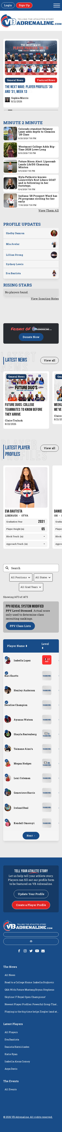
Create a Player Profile (31, 905)
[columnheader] (18, 646)
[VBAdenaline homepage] (31, 21)
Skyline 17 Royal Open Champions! (25, 997)
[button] (57, 5)
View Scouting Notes (45, 298)
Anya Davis (11, 1068)
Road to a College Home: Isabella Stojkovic (29, 982)
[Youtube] (37, 951)
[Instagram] (25, 951)
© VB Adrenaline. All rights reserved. (28, 1117)
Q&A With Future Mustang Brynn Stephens (29, 989)
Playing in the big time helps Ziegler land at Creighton (31, 1012)
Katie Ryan (11, 1054)
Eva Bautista (12, 1039)
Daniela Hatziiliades (17, 1046)
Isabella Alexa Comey (17, 1061)
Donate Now (31, 337)
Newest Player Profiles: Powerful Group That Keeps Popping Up (31, 1005)
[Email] (43, 951)
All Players (11, 1032)
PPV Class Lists (20, 626)
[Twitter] (31, 951)
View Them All (48, 210)
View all (49, 360)
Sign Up (24, 5)
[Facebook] (19, 951)
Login (8, 5)
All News (10, 975)
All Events (11, 1089)
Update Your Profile (31, 894)
